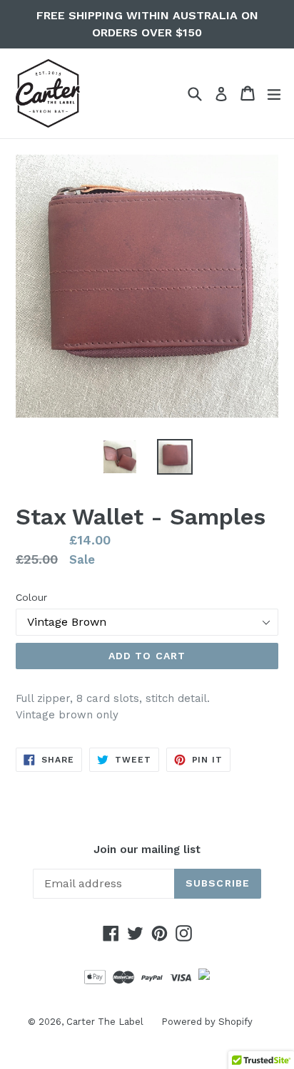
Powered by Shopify (207, 1021)
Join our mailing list (147, 849)
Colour (31, 597)
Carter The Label (104, 1021)
